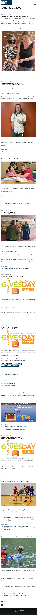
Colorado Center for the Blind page (7, 388)
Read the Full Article (4, 149)
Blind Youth (6, 426)
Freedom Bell (12, 268)
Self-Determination (25, 319)
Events (20, 319)
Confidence (17, 319)
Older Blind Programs (14, 75)
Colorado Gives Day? (26, 461)
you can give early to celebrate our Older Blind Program (24, 28)
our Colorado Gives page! (14, 93)
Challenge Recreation (17, 526)
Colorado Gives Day (22, 395)
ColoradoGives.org (13, 468)
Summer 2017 (32, 527)
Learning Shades (21, 527)
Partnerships (27, 527)
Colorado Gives (7, 75)
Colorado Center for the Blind (21, 610)
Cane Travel (21, 75)
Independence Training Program (10, 595)
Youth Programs (15, 203)
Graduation (26, 151)
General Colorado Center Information (10, 151)
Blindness (21, 203)
